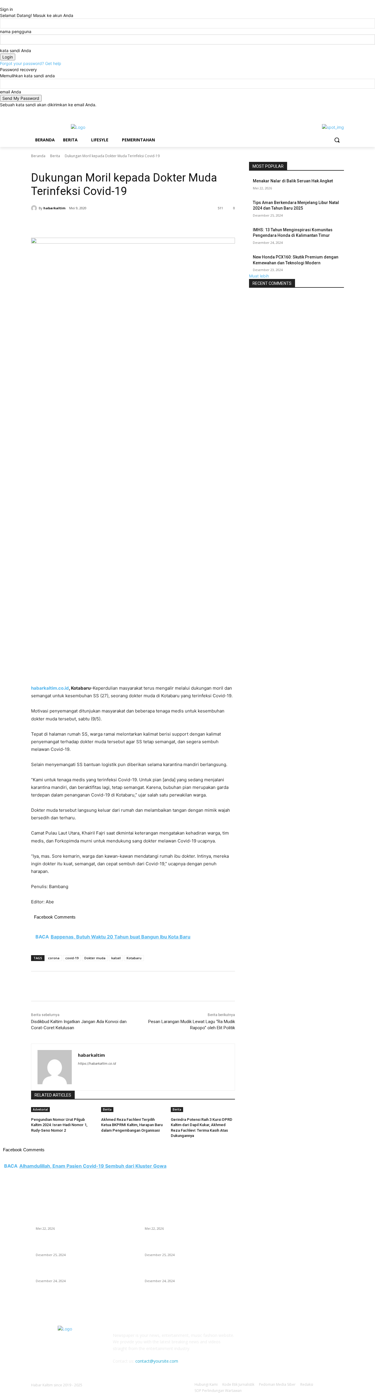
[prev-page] (32, 1143)
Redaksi (306, 1384)
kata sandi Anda (15, 50)
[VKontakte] (312, 1339)
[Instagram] (316, 112)
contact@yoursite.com (156, 1361)
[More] (127, 223)
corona (53, 958)
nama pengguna (15, 31)
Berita (55, 155)
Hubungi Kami (206, 1384)
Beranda (38, 155)
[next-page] (36, 1143)
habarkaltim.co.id (50, 688)
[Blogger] (254, 1339)
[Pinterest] (100, 223)
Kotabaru (134, 958)
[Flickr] (283, 1339)
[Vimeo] (332, 112)
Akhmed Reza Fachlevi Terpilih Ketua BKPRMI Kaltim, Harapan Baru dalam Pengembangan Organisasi (132, 1124)
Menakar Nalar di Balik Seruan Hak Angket (293, 181)
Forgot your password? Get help (30, 63)
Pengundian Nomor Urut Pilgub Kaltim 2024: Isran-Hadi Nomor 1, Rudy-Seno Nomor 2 (59, 1124)
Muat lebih (259, 275)
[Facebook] (308, 112)
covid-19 (72, 958)
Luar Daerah (54, 164)
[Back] (1, 3)
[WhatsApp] (114, 223)
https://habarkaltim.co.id (97, 1063)
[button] (337, 140)
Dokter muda (94, 958)
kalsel (116, 958)
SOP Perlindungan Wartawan (218, 1390)
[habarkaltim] (35, 208)
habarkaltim (54, 208)
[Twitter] (324, 112)
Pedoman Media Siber (277, 1384)
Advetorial (40, 1109)
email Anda (10, 91)
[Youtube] (340, 112)
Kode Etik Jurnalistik (238, 1384)
